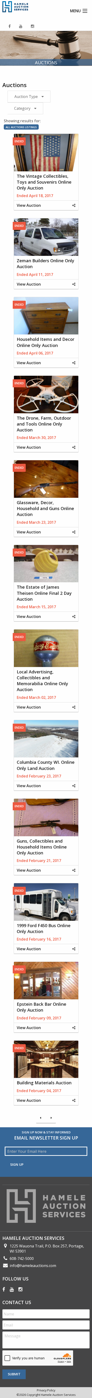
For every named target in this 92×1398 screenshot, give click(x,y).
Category (22, 108)
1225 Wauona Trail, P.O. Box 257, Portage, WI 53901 (47, 1248)
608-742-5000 (22, 1258)
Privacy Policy (46, 1390)
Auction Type (26, 96)
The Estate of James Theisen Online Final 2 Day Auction (44, 593)
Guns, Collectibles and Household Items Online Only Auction (42, 847)
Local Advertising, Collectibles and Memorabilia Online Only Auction (42, 681)
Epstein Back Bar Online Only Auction (41, 1007)
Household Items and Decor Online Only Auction (45, 342)
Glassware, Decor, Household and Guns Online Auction (45, 508)
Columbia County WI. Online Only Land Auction (46, 765)
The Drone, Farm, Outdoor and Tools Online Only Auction (44, 424)
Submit (14, 1374)
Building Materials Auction (44, 1082)
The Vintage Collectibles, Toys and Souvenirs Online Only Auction (44, 182)
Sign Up (16, 1164)
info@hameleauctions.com (33, 1265)
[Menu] (85, 11)
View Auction (29, 205)
